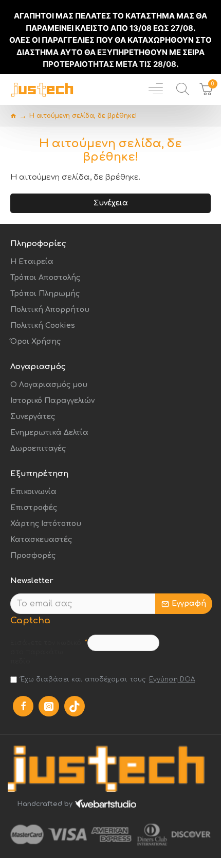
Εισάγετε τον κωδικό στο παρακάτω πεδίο (45, 652)
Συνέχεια (111, 203)
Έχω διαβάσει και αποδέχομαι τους (108, 679)
